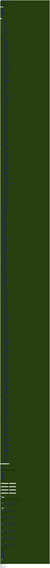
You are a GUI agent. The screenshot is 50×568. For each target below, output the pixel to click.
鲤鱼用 (4, 175)
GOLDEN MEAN (5, 229)
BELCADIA (5, 210)
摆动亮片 (4, 348)
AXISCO (6, 52)
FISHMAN (4, 224)
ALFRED (6, 349)
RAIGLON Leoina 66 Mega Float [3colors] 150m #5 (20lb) (8, 538)
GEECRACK (5, 227)
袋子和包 (4, 39)
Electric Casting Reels (7, 379)
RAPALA (6, 307)
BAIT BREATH (7, 189)
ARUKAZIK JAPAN (7, 167)
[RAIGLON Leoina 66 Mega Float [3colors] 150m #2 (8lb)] (9, 509)
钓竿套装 (4, 407)
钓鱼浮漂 (4, 170)
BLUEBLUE (6, 326)
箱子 (4, 49)
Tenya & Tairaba (5, 358)
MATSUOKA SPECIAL (8, 98)
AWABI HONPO (5, 208)
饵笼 (4, 155)
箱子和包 (3, 38)
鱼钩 (4, 181)
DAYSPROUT (7, 123)
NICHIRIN (6, 128)
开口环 (6, 203)
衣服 (2, 422)
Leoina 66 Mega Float (4, 468)
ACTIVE (6, 166)
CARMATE (4, 215)
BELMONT (6, 55)
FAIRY (6, 299)
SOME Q (4, 267)
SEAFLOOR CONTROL (6, 261)
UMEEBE (4, 281)
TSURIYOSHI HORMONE (7, 280)
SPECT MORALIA (5, 268)
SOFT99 (4, 266)
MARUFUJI (6, 113)
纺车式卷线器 (5, 391)
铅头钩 (4, 186)
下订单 (5, 567)
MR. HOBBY (5, 248)
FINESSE (6, 87)
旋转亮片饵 (5, 338)
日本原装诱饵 (7, 0)
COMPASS (6, 425)
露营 (5, 21)
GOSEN (6, 103)
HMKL (4, 231)
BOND (4, 212)
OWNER (6, 154)
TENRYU (4, 273)
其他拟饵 (4, 318)
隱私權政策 (3, 10)
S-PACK (4, 259)
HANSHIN (4, 230)
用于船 (6, 23)
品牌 (2, 473)
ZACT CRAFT (5, 288)
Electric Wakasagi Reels (8, 380)
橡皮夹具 (4, 323)
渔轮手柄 (6, 389)
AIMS (6, 399)
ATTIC (6, 292)
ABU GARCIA (7, 40)
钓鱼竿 (3, 396)
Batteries (6, 27)
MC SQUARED (5, 245)
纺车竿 (4, 417)
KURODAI (6, 383)
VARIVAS (4, 283)
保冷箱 (4, 59)
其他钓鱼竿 (5, 402)
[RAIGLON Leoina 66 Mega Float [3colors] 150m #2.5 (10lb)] (10, 516)
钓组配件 (4, 196)
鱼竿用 (4, 79)
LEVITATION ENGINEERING (7, 238)
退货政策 (3, 477)
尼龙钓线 (3, 466)
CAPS (6, 116)
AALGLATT (6, 370)
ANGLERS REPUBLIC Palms (9, 315)
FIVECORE (5, 225)
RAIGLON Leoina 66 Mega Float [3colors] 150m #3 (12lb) (8, 504)
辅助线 (4, 95)
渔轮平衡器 (6, 388)
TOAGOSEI (5, 275)
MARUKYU (5, 243)
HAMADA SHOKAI (7, 147)
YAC (4, 284)
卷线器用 (4, 74)
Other (5, 29)
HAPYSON (6, 161)
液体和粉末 (3, 204)
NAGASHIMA (5, 250)
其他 (5, 36)
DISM (4, 218)
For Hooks (6, 33)
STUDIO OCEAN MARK (6, 269)
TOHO (4, 276)
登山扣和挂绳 (7, 31)
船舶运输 (3, 12)
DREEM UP (6, 47)
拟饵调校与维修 (5, 308)
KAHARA (4, 236)
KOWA (6, 454)
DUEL (6, 96)
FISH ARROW (5, 223)
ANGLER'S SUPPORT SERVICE (9, 183)
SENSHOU (4, 262)
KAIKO (6, 159)
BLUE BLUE (7, 293)
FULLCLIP (6, 72)
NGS (4, 252)
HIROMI (6, 162)
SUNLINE (4, 270)
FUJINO (6, 118)
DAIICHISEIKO (7, 56)
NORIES (4, 255)
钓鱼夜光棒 (5, 160)
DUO (5, 426)
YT (3, 286)
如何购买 (3, 552)
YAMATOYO (5, 285)
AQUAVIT (6, 303)
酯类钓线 (4, 100)
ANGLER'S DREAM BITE (8, 350)
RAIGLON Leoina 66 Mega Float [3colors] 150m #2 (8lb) (8, 511)
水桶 (4, 54)
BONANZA (5, 211)
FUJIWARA (6, 143)
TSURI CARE (5, 277)
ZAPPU (4, 289)
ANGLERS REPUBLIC (8, 66)
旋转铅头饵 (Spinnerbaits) (6, 343)
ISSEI (5, 149)
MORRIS (4, 247)
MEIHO (4, 246)
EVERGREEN (7, 76)
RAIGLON (3, 467)
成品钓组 (4, 191)
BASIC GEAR (7, 168)
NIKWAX (4, 253)
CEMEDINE (5, 216)
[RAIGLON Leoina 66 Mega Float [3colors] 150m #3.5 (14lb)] (10, 523)
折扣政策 (3, 13)
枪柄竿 (4, 397)
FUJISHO (6, 300)
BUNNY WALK (7, 435)
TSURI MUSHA (5, 278)
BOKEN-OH (6, 434)
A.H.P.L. (6, 369)
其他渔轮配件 (7, 387)
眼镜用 (4, 69)
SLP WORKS (5, 264)
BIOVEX (6, 325)
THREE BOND (5, 274)
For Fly (6, 24)
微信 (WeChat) (4, 478)
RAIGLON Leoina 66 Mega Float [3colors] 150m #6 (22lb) (8, 545)
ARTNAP (6, 92)
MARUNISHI (5, 244)
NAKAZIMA (6, 164)
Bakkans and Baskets (6, 44)
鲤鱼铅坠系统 (7, 177)
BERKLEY (6, 137)
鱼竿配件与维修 (5, 412)
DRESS (6, 86)
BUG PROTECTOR (6, 213)
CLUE (6, 305)
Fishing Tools (5, 30)
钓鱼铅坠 (4, 165)
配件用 (4, 64)
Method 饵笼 (6, 179)
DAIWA (6, 46)
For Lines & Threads (7, 34)
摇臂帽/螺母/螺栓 (7, 386)
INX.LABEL (5, 233)
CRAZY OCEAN (7, 82)
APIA (5, 42)
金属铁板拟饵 (5, 313)
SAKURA (4, 260)
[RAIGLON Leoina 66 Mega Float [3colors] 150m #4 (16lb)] (9, 530)
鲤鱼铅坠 (6, 178)
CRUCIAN (6, 101)
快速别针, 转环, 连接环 (6, 201)
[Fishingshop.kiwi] (2, 0)
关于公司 (3, 8)
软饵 (4, 333)
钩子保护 (4, 84)
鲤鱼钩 (6, 176)
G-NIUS (6, 377)
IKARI (4, 232)
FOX (5, 77)
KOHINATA (5, 237)
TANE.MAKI (5, 272)
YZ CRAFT (5, 287)
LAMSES (6, 455)
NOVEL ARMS (5, 256)
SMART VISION (5, 265)
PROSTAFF (5, 258)
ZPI (3, 290)
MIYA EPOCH (7, 163)
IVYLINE (4, 234)
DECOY (6, 142)
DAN (5, 108)
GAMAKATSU (7, 62)
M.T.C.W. (4, 242)
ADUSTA (6, 311)
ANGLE (6, 41)
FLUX (4, 226)
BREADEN (6, 81)
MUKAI (4, 249)
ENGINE (4, 220)
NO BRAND (5, 254)
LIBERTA (4, 239)
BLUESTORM (7, 461)
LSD (5, 456)
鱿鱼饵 (4, 353)
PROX (6, 384)
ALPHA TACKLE (7, 375)
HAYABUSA (6, 148)
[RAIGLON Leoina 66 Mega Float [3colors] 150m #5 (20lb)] (9, 537)
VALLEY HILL (5, 282)
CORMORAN (7, 361)
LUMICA (4, 241)
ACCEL (6, 309)
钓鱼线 (3, 94)
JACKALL (4, 235)
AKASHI (6, 302)
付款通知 (3, 11)
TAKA (4, 271)
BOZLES (6, 360)
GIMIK (4, 228)
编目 (1, 18)
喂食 (5, 22)
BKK (5, 430)
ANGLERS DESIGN (7, 429)
